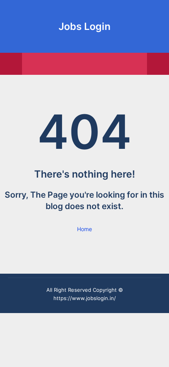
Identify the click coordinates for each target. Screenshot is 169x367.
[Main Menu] (11, 64)
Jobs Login (84, 26)
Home (84, 229)
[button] (158, 64)
